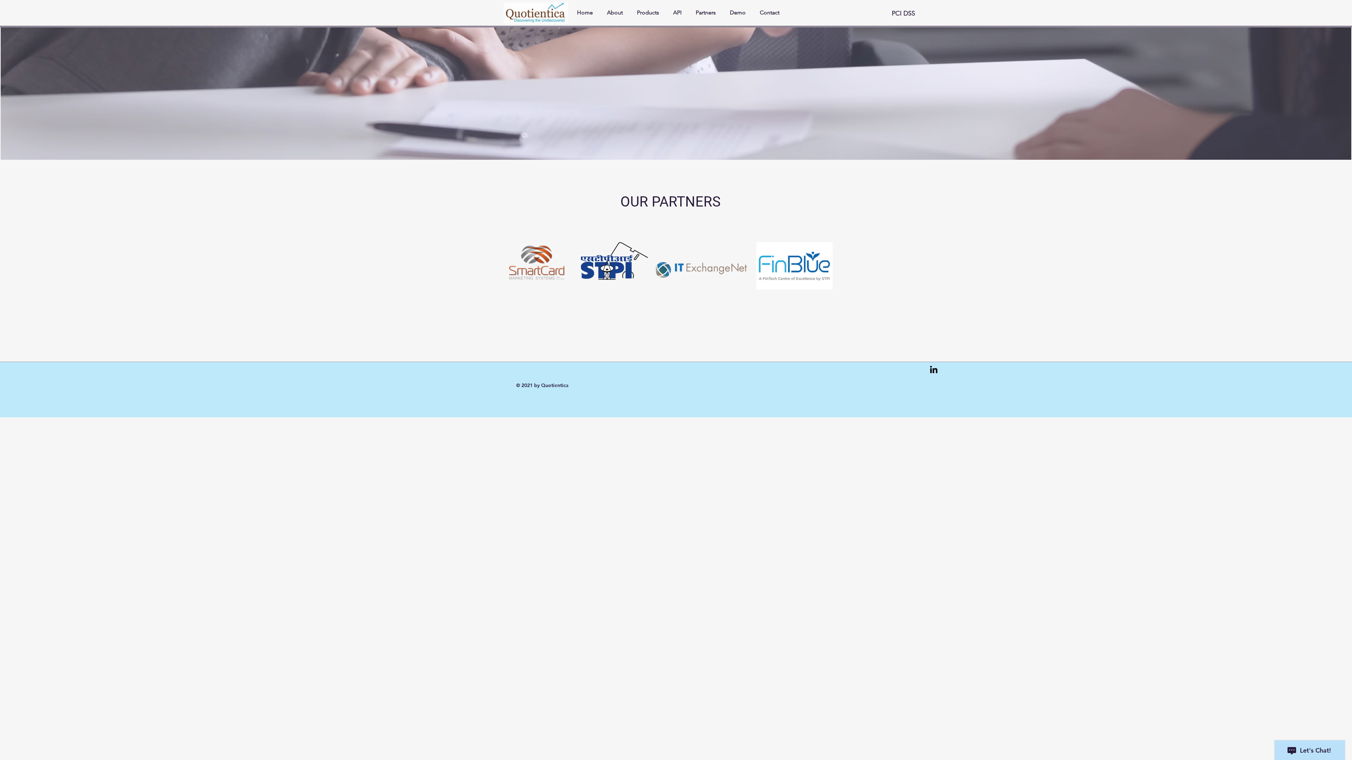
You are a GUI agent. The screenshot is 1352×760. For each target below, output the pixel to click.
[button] (906, 14)
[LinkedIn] (933, 369)
